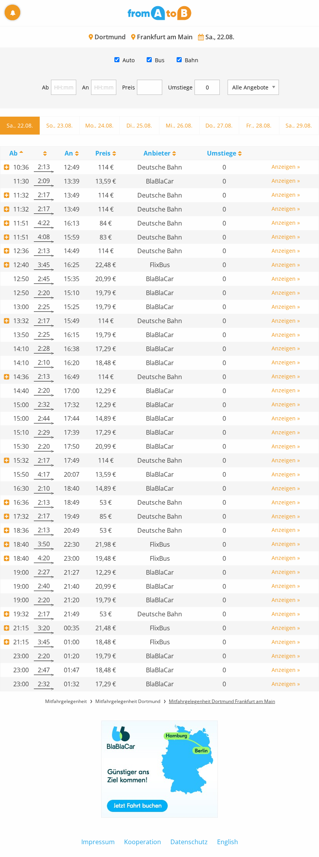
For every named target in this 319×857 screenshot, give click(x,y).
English (227, 842)
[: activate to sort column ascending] (44, 153)
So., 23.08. (59, 125)
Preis (128, 87)
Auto (129, 60)
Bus (160, 60)
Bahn (191, 60)
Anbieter (157, 153)
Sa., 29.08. (299, 125)
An (85, 87)
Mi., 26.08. (179, 125)
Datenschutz (189, 842)
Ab (45, 87)
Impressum (98, 842)
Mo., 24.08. (99, 125)
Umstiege (180, 87)
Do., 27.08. (219, 125)
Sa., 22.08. (20, 125)
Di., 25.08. (139, 125)
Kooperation (142, 842)
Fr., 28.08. (259, 125)
